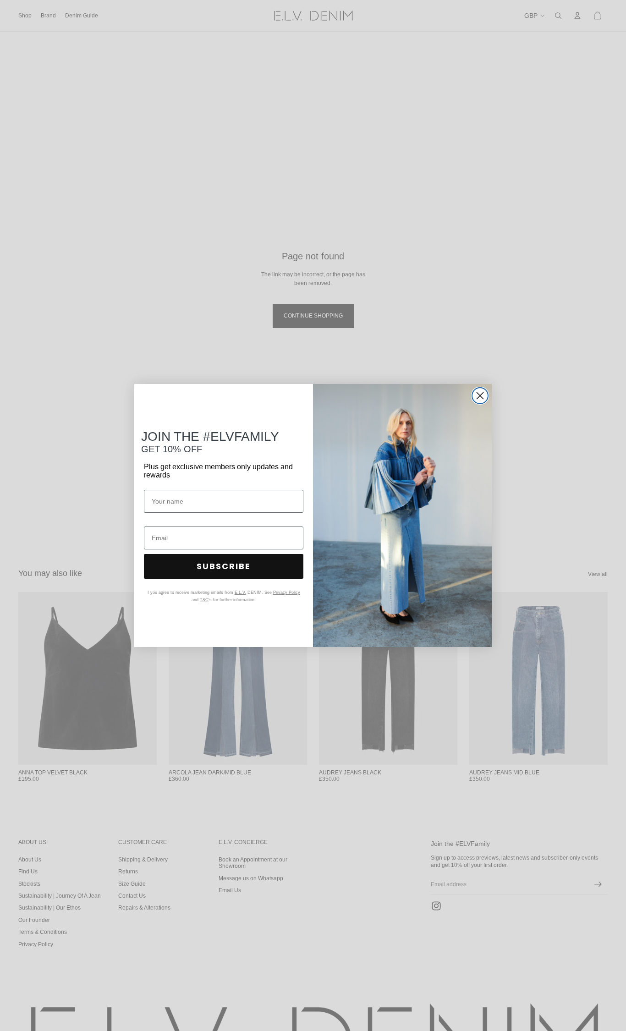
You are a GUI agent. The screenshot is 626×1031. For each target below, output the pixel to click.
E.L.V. (240, 592)
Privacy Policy (286, 592)
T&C (204, 600)
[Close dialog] (480, 396)
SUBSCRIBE (224, 566)
